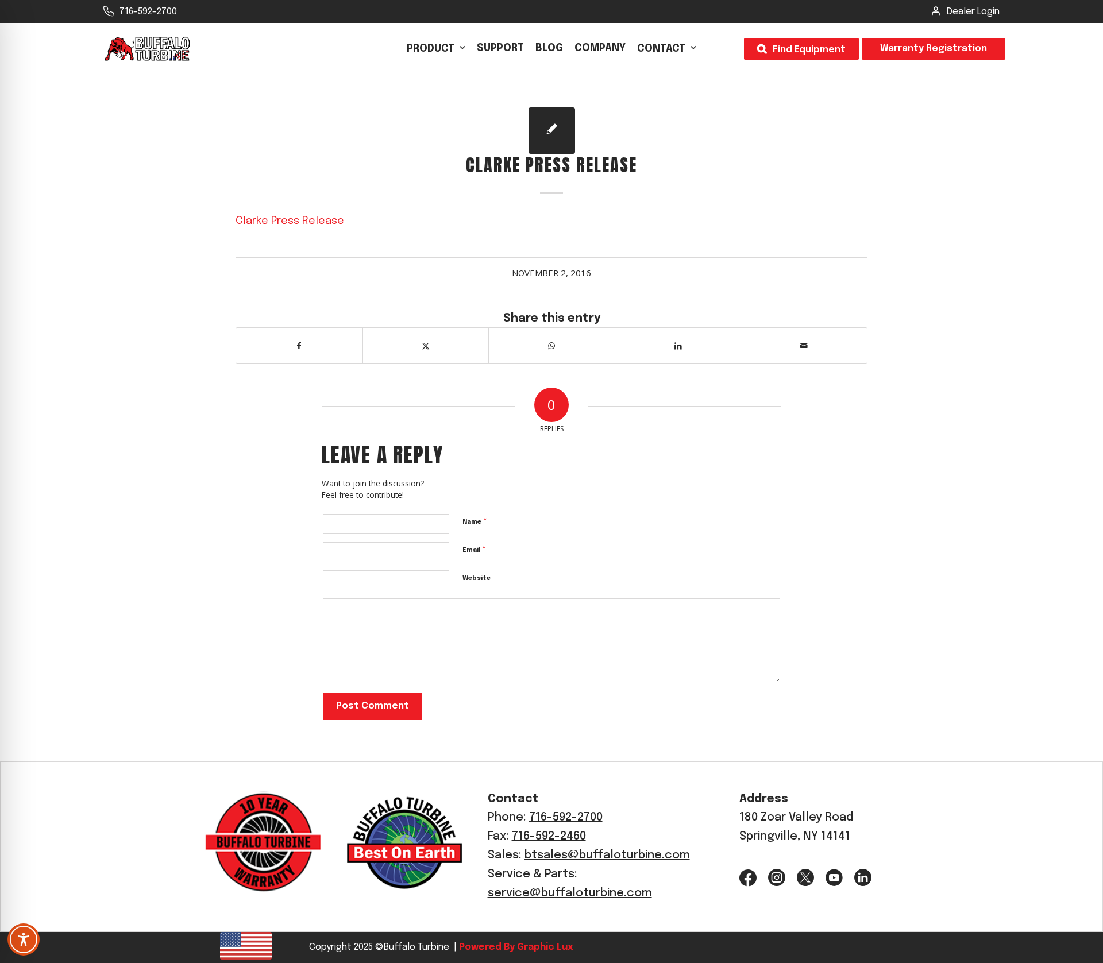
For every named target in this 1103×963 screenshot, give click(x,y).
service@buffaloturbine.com (570, 893)
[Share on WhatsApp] (552, 345)
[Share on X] (426, 345)
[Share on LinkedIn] (678, 345)
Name (474, 521)
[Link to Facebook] (748, 878)
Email (474, 550)
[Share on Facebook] (299, 345)
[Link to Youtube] (834, 878)
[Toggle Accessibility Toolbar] (23, 939)
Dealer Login (973, 12)
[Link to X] (805, 878)
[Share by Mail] (804, 345)
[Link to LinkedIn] (862, 878)
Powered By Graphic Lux (515, 947)
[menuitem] (436, 49)
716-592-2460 (549, 836)
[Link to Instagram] (776, 878)
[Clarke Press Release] (552, 130)
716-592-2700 (148, 12)
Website (476, 578)
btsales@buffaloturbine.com (607, 855)
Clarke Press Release (290, 220)
